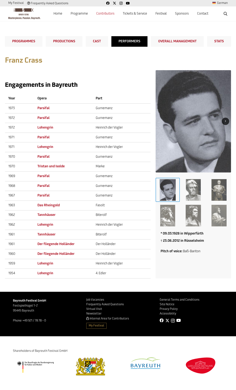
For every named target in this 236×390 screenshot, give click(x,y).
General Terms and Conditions (179, 299)
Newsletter (94, 313)
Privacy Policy (169, 309)
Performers (129, 41)
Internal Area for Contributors (109, 318)
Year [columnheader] (11, 98)
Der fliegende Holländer (55, 244)
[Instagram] (121, 3)
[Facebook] (108, 3)
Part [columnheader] (99, 98)
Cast (97, 41)
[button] (225, 14)
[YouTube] (128, 3)
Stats (219, 41)
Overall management (177, 41)
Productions (64, 41)
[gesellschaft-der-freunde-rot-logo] (200, 366)
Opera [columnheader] (42, 98)
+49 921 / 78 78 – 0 (34, 320)
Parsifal (43, 108)
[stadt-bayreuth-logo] (145, 363)
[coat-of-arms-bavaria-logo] (90, 366)
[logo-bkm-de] (35, 367)
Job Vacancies (95, 299)
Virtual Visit (94, 309)
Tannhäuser (46, 215)
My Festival (16, 3)
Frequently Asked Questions (49, 3)
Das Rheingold (48, 205)
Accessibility (168, 313)
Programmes (23, 41)
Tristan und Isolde (51, 166)
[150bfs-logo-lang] (24, 13)
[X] (114, 3)
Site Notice (167, 304)
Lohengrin (45, 127)
